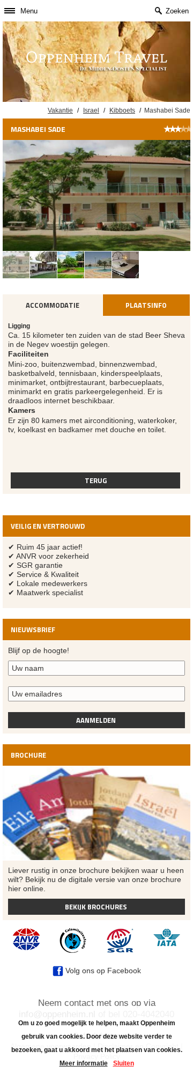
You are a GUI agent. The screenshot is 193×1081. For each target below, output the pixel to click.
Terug (96, 480)
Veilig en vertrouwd (48, 526)
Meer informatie (84, 1063)
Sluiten (123, 1063)
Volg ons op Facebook (102, 970)
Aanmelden (96, 720)
